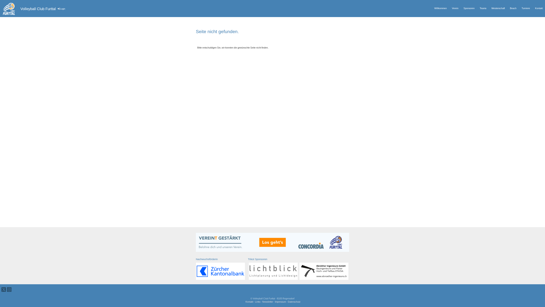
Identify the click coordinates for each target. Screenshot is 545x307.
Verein (455, 8)
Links (257, 302)
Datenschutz (294, 302)
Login (62, 9)
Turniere (526, 8)
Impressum (280, 302)
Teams (483, 8)
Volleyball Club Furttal (38, 9)
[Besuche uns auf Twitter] (3, 290)
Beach (513, 8)
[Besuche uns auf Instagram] (9, 290)
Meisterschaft (498, 8)
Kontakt (539, 8)
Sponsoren (469, 8)
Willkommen (440, 8)
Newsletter (267, 302)
